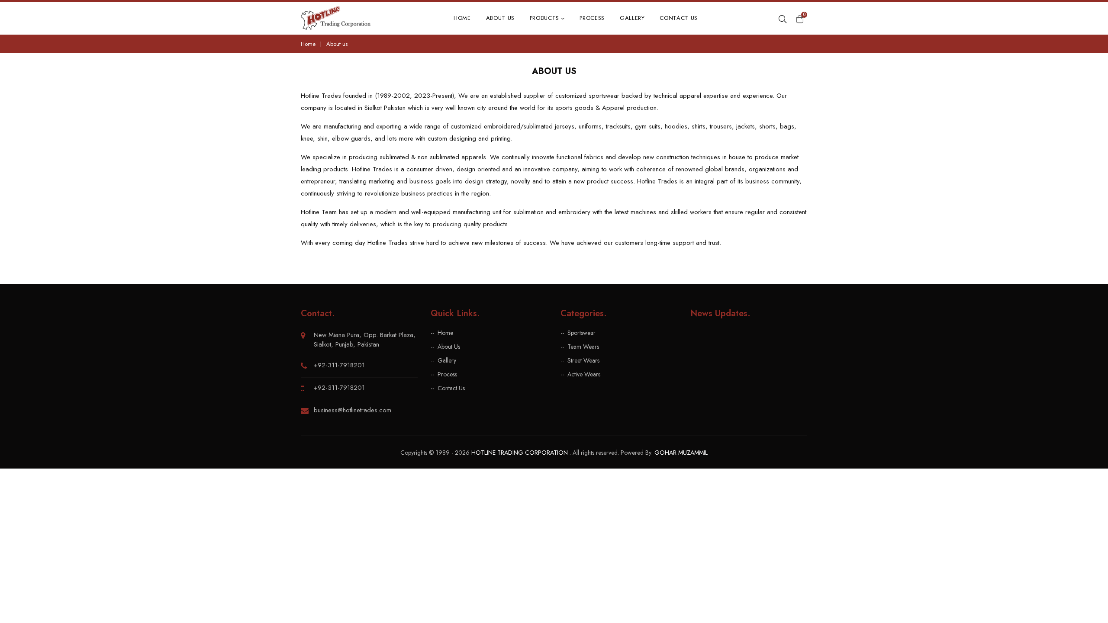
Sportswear (581, 333)
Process (592, 18)
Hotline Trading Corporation (520, 452)
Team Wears (583, 346)
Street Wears (583, 360)
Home (462, 18)
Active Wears (583, 374)
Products (545, 18)
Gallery (632, 18)
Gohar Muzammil (681, 452)
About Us (500, 18)
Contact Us (679, 18)
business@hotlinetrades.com (352, 410)
